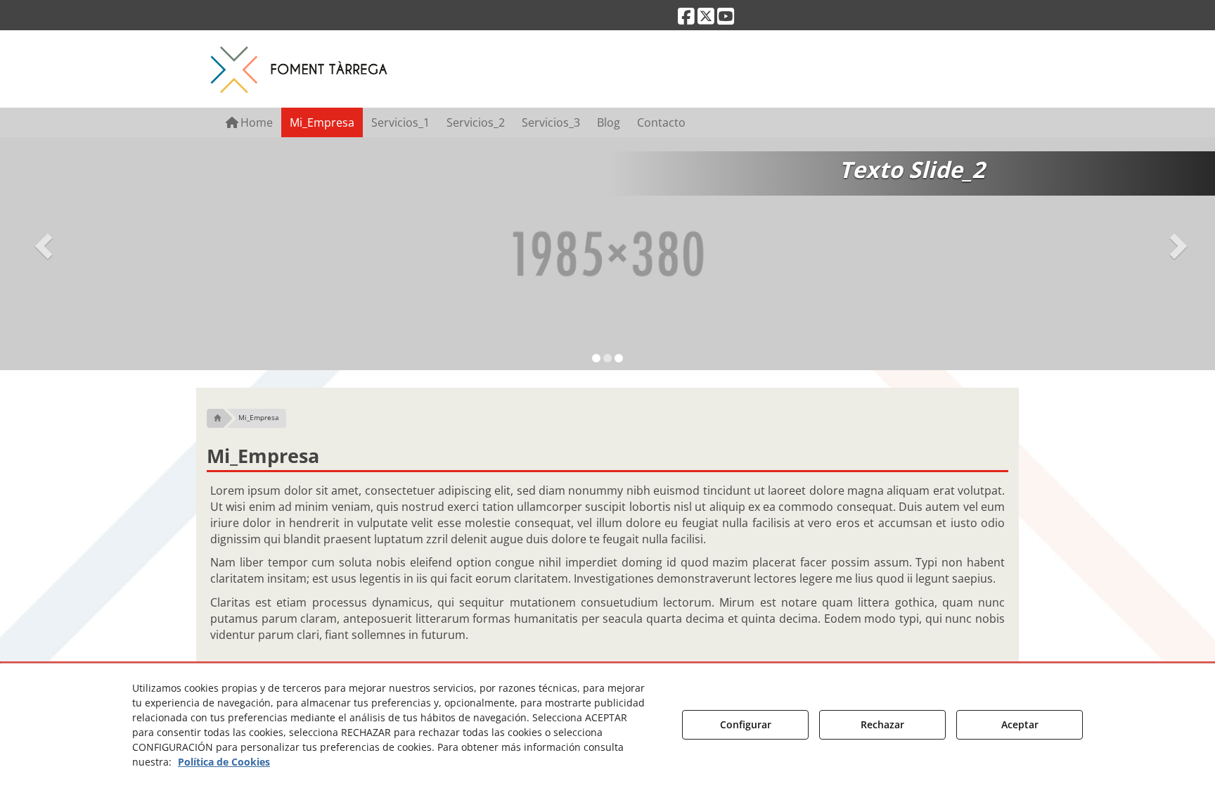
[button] (686, 19)
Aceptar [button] (1020, 724)
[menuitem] (249, 122)
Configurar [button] (745, 724)
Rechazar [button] (882, 724)
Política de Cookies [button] (224, 761)
